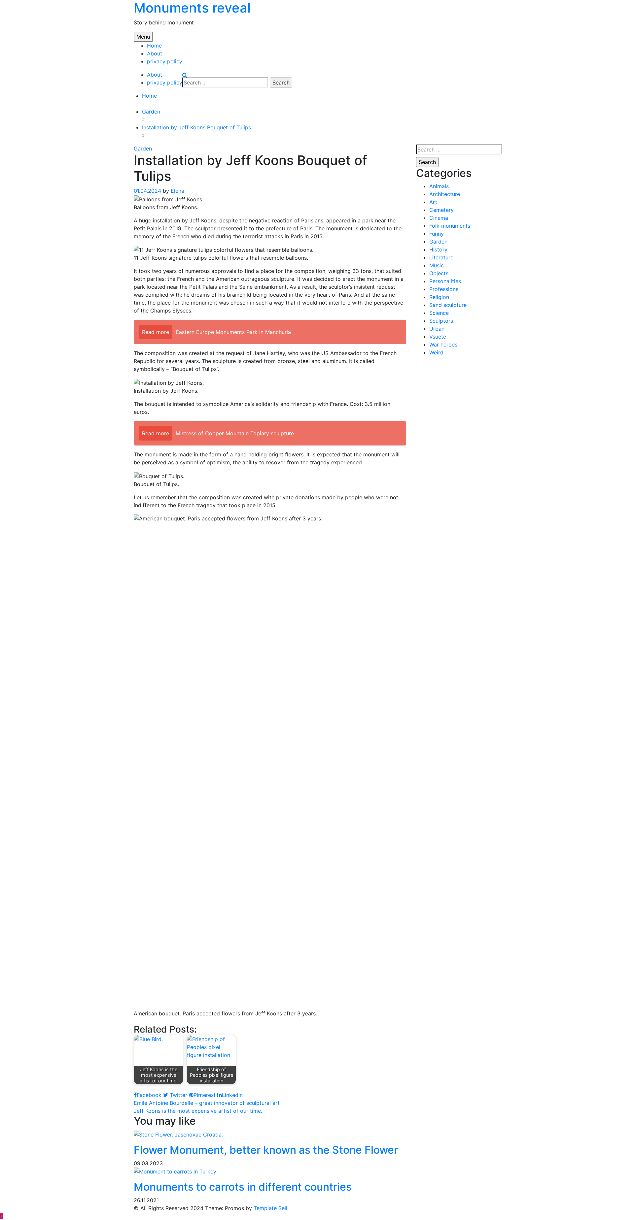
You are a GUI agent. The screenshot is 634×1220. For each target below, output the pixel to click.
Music (436, 265)
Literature (441, 257)
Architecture (444, 194)
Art (433, 202)
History (438, 249)
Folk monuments (449, 225)
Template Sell (270, 1208)
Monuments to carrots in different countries (243, 1186)
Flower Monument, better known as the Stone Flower (266, 1149)
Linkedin (232, 1095)
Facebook (149, 1095)
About (154, 53)
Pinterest (205, 1095)
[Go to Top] (1, 1216)
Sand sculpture (448, 305)
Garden (143, 148)
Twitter (177, 1095)
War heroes (443, 344)
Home (154, 45)
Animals (439, 186)
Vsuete (437, 336)
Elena (177, 190)
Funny (436, 233)
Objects (438, 273)
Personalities (445, 281)
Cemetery (441, 210)
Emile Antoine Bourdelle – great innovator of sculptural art (207, 1103)
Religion (439, 297)
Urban (436, 328)
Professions (443, 289)
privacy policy (164, 61)
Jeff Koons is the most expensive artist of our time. (198, 1110)
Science (439, 313)
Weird (436, 352)
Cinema (438, 217)
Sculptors (441, 320)
